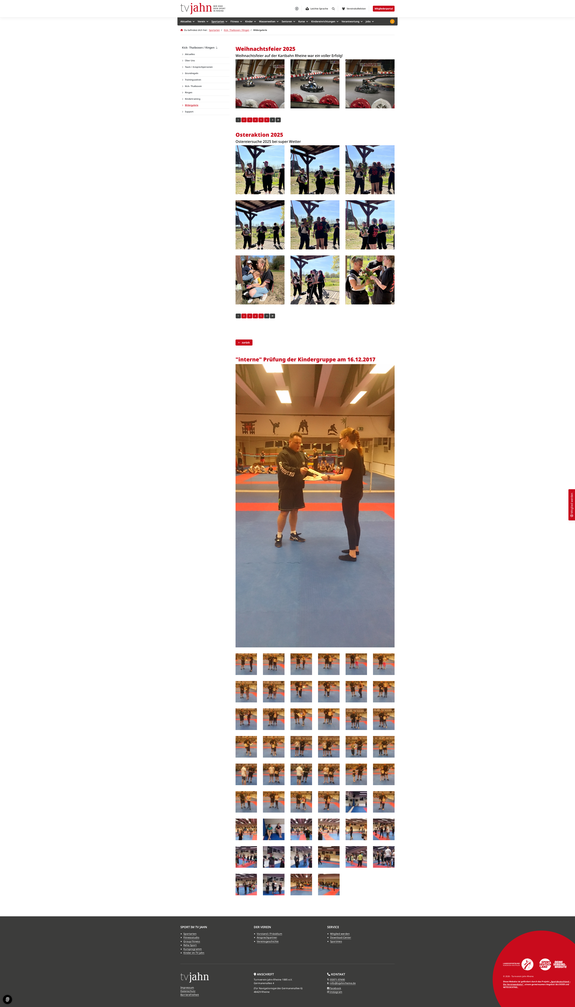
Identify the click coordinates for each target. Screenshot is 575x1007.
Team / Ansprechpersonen (199, 67)
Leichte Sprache (319, 8)
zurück (246, 342)
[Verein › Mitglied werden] (572, 515)
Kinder (249, 21)
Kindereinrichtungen (323, 21)
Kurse (301, 21)
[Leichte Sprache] (307, 8)
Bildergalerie (191, 105)
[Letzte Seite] (278, 120)
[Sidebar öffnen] (392, 21)
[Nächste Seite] (272, 120)
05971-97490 (337, 979)
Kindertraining (192, 98)
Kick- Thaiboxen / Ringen (236, 30)
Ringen (188, 92)
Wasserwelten (267, 21)
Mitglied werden (340, 933)
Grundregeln (191, 73)
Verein (201, 21)
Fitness (234, 21)
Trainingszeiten (193, 79)
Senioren (287, 21)
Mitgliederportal (384, 8)
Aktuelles (185, 21)
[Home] (202, 8)
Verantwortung (350, 21)
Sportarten (217, 21)
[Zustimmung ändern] (7, 999)
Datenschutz (187, 991)
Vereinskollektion (356, 8)
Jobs (368, 21)
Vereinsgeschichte (268, 941)
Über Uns (190, 60)
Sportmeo (336, 941)
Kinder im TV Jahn (193, 952)
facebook (335, 988)
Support (189, 111)
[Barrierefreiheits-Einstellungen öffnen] (296, 9)
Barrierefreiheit (189, 994)
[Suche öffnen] (333, 8)
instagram (335, 992)
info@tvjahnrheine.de (343, 983)
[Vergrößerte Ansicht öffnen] (260, 83)
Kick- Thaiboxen (193, 86)
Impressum (187, 987)
